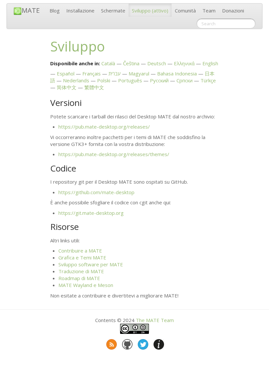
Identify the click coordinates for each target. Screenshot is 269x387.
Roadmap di (79, 278)
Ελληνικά (184, 63)
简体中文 (66, 87)
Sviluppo (150, 10)
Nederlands (76, 80)
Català (108, 63)
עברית (115, 73)
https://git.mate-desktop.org (91, 213)
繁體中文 (94, 87)
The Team (155, 320)
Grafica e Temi (82, 257)
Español (65, 73)
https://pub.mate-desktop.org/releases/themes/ (113, 154)
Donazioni (233, 10)
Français (91, 73)
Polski (103, 80)
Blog (55, 10)
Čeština (131, 63)
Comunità (185, 10)
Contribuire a (80, 250)
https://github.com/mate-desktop (96, 192)
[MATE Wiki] (158, 343)
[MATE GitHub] (126, 343)
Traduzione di (81, 271)
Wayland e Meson (85, 285)
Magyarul (139, 73)
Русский (159, 80)
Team (209, 10)
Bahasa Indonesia (177, 73)
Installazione (80, 10)
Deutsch (156, 63)
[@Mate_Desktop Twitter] (142, 343)
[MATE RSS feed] (111, 343)
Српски (184, 80)
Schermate (113, 10)
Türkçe (208, 80)
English (210, 63)
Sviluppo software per (90, 264)
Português (130, 80)
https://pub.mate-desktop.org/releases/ (104, 126)
